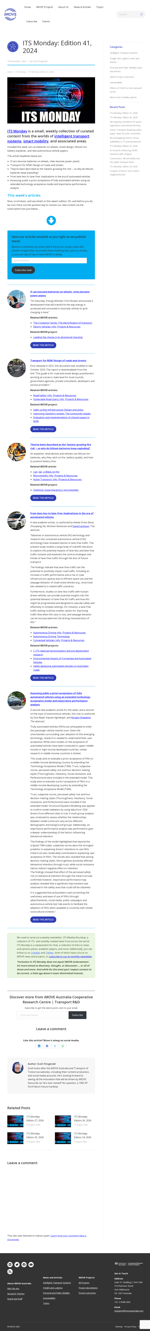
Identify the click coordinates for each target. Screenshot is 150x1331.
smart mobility (35, 141)
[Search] (141, 14)
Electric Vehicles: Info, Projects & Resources (56, 326)
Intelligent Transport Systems (124, 52)
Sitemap (119, 1326)
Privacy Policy (130, 1326)
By (38, 61)
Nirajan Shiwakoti (81, 717)
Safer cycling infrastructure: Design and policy (58, 409)
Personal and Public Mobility (56, 1293)
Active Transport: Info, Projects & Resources (57, 479)
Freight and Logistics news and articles (124, 60)
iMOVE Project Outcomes (122, 77)
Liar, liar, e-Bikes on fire (46, 471)
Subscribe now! (23, 270)
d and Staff (17, 1298)
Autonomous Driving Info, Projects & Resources (59, 632)
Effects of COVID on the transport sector (126, 90)
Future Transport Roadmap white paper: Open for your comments (126, 131)
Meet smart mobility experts (123, 97)
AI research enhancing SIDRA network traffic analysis (123, 152)
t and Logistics (56, 1287)
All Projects (84, 1282)
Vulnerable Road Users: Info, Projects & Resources (60, 399)
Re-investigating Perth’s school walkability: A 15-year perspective (125, 140)
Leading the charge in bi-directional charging (58, 337)
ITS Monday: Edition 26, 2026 (82, 1118)
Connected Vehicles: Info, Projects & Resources (58, 640)
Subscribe (77, 1015)
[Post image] (15, 1121)
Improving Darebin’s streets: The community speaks (62, 413)
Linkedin (35, 952)
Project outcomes (87, 1293)
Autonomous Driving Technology (51, 636)
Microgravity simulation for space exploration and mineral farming (126, 123)
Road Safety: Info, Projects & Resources (54, 395)
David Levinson (81, 526)
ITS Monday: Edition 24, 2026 (82, 1135)
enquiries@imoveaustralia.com (128, 1310)
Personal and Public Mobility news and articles (126, 69)
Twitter (50, 952)
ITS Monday (17, 131)
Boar (9, 1298)
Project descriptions (88, 1287)
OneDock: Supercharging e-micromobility (56, 490)
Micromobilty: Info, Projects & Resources (55, 475)
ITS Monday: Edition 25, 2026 (35, 1135)
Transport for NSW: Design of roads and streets (58, 360)
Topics (46, 1303)
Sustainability (116, 82)
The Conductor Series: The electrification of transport (62, 322)
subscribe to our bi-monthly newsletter (70, 956)
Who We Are (13, 1288)
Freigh (46, 1287)
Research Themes (15, 1293)
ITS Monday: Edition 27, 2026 (35, 1118)
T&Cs (140, 1326)
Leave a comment (51, 1028)
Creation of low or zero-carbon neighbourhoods (124, 172)
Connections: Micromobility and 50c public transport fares (125, 160)
